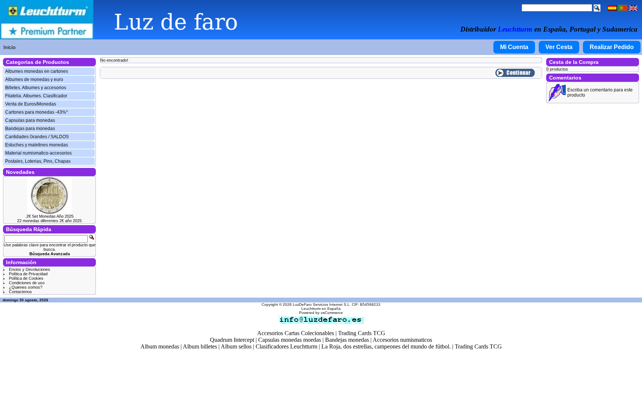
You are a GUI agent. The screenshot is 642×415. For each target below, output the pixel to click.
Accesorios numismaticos (402, 340)
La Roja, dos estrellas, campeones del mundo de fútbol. (386, 346)
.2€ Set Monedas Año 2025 (49, 216)
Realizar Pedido (612, 47)
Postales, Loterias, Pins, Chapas (38, 161)
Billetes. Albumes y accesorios (35, 87)
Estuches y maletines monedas (36, 144)
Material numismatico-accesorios (38, 153)
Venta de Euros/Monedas (30, 104)
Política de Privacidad (28, 274)
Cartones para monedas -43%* (36, 112)
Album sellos (236, 346)
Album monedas (159, 346)
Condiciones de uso (27, 283)
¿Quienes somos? (25, 287)
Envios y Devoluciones (29, 269)
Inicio (9, 47)
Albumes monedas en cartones (36, 71)
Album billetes (200, 346)
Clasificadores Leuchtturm (286, 346)
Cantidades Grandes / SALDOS (37, 136)
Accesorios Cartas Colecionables (295, 333)
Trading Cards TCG (361, 333)
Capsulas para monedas (30, 120)
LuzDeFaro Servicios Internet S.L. (322, 304)
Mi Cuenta (514, 47)
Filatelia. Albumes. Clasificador (36, 95)
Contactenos (20, 291)
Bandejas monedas (347, 340)
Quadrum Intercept (232, 340)
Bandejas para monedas (30, 128)
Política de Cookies (26, 278)
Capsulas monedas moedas (289, 340)
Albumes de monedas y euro (34, 79)
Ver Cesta (559, 47)
